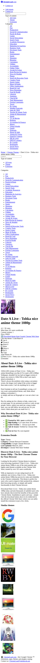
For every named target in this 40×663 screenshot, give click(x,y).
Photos (12, 76)
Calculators (14, 62)
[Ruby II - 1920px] (8, 581)
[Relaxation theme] (8, 537)
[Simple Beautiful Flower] (8, 625)
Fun (11, 28)
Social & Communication (19, 32)
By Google (14, 142)
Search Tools (14, 40)
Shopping (13, 58)
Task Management (16, 100)
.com (9, 2)
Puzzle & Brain (15, 34)
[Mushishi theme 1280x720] (8, 596)
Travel (12, 104)
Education (13, 44)
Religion (13, 120)
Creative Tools (15, 80)
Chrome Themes (13, 152)
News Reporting (15, 90)
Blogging (13, 60)
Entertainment (15, 54)
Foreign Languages (16, 102)
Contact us (9, 6)
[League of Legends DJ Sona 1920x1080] (8, 655)
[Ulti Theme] (8, 552)
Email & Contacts (16, 136)
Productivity (14, 30)
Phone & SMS (15, 132)
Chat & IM (13, 98)
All (11, 26)
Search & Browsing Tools (19, 78)
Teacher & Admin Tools (18, 112)
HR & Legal (14, 138)
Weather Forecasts (16, 108)
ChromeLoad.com (10, 657)
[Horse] (8, 611)
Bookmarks (14, 144)
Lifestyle (13, 94)
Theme (12, 20)
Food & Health (15, 92)
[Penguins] (8, 566)
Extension (13, 22)
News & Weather (16, 74)
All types (13, 18)
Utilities (12, 64)
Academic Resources (17, 42)
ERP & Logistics (16, 140)
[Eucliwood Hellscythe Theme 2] (8, 640)
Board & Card (15, 88)
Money (12, 124)
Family (12, 128)
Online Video (14, 68)
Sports (12, 56)
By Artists (13, 106)
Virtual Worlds (15, 126)
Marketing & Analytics (18, 46)
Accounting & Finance (18, 122)
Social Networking (16, 38)
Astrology (13, 96)
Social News (14, 146)
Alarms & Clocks (16, 134)
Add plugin (9, 9)
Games (12, 36)
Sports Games (15, 82)
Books (12, 52)
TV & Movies (15, 118)
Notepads (13, 130)
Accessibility (14, 66)
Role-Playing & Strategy (18, 72)
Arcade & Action (16, 70)
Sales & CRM (15, 110)
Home (3, 152)
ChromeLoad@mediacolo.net (19, 661)
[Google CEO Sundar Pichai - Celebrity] (8, 522)
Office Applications (16, 86)
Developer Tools (15, 50)
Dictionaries (14, 148)
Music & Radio (15, 84)
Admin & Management (18, 114)
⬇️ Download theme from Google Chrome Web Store (20, 336)
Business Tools (15, 48)
